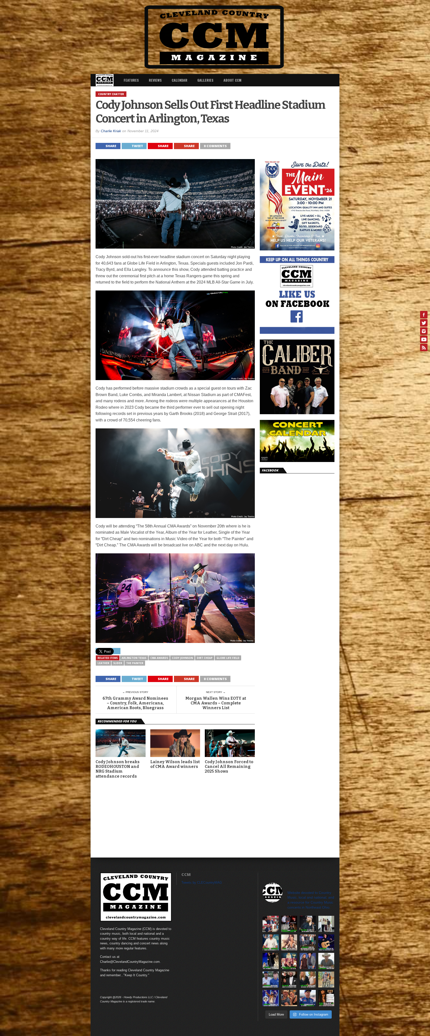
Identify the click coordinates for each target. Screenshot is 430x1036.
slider (117, 663)
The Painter (134, 663)
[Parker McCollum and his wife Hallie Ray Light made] (308, 961)
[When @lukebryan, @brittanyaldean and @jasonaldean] (271, 924)
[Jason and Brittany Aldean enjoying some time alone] (289, 998)
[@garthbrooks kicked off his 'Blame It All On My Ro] (326, 942)
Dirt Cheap (205, 658)
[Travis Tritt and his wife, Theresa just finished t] (326, 980)
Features (131, 80)
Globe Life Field (227, 658)
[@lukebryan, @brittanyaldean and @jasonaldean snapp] (326, 924)
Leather (103, 663)
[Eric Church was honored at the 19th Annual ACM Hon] (271, 961)
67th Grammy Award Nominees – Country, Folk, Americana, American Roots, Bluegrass (135, 703)
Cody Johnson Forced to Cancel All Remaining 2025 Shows (229, 766)
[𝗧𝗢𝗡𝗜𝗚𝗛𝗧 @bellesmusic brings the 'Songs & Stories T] (289, 942)
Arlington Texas (134, 658)
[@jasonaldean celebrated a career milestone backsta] (308, 942)
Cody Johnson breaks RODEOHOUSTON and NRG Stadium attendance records (118, 769)
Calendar (179, 80)
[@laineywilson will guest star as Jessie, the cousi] (308, 980)
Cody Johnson (182, 658)
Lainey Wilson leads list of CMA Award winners (175, 764)
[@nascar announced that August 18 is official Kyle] (308, 998)
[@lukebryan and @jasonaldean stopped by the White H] (271, 942)
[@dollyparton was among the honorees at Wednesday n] (289, 961)
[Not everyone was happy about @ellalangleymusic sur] (326, 998)
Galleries (205, 80)
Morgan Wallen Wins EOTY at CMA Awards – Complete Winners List (215, 703)
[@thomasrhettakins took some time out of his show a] (271, 998)
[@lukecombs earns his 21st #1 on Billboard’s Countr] (308, 924)
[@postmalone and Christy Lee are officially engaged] (289, 980)
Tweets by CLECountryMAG (201, 882)
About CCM (232, 80)
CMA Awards (159, 658)
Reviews (155, 80)
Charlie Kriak (111, 131)
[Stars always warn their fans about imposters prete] (326, 961)
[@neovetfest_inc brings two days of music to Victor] (289, 924)
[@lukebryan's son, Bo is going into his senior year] (271, 980)
